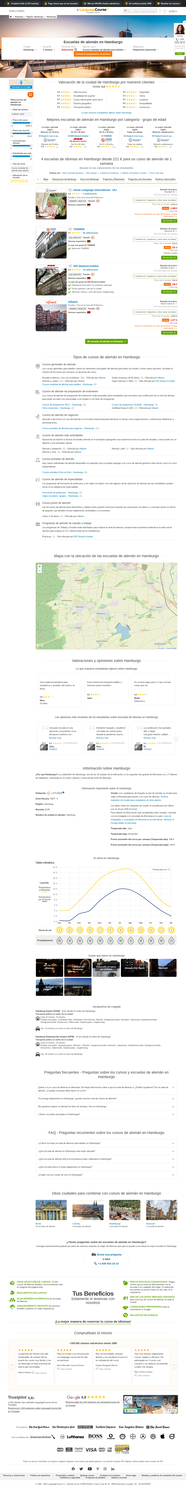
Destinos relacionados (165, 179)
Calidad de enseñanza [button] (109, 173)
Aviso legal (131, 1475)
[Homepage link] (11, 16)
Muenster (150, 1223)
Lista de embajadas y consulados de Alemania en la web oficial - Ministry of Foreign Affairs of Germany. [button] (142, 819)
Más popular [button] (91, 173)
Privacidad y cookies (65, 1475)
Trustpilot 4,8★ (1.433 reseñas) (25, 3)
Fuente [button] (133, 809)
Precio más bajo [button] (156, 173)
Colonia (76, 1223)
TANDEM (108, 136)
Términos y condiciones (14, 1475)
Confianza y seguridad (70, 1478)
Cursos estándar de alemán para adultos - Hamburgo (67, 384)
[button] (164, 12)
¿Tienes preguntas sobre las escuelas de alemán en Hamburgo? (106, 1242)
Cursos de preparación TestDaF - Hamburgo (133, 404)
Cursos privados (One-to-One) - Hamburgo (62, 472)
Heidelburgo (115, 1223)
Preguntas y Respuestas (114, 179)
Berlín (38, 1223)
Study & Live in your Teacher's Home (51, 136)
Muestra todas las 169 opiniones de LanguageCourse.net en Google (93, 1404)
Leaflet (161, 648)
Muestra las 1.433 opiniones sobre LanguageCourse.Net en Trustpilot (34, 1410)
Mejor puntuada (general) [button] (72, 173)
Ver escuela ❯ (169, 221)
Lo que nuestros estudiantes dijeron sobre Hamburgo (106, 112)
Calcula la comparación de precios (93, 54)
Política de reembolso (40, 1475)
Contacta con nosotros (110, 1475)
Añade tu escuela (119, 1478)
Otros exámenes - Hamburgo (56, 408)
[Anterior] (38, 179)
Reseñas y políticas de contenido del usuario (162, 1475)
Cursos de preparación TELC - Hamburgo (62, 404)
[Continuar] (176, 738)
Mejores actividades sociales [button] (134, 173)
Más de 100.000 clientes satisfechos (103, 3)
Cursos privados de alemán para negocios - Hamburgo (68, 428)
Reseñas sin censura (170, 3)
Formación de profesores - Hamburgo (60, 492)
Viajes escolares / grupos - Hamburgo (60, 496)
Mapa (45, 179)
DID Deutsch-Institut (79, 136)
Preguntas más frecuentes (140, 179)
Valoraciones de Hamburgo (64, 179)
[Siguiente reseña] (174, 1365)
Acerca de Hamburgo (89, 179)
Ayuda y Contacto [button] (16, 11)
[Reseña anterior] (12, 1365)
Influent (102, 377)
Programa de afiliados (96, 1478)
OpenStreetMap (171, 648)
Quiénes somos (87, 1475)
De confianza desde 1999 (140, 3)
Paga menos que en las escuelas (63, 3)
